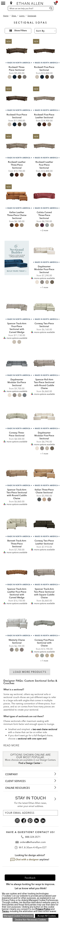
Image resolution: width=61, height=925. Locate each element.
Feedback (30, 877)
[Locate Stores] (11, 3)
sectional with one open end (32, 738)
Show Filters (20, 30)
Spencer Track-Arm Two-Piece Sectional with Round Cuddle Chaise (17, 494)
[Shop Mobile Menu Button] (3, 3)
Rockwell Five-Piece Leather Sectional (44, 116)
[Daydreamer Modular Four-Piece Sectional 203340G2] (44, 250)
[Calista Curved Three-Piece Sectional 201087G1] (44, 195)
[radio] (9, 77)
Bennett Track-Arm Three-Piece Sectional (16, 543)
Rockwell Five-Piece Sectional (44, 68)
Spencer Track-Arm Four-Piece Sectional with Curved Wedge (16, 328)
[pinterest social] (30, 820)
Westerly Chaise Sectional (17, 641)
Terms (5, 911)
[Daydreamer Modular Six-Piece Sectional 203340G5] (16, 363)
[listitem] (17, 264)
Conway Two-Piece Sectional (44, 325)
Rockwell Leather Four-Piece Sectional (44, 165)
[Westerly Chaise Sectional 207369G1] (16, 623)
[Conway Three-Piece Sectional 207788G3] (16, 416)
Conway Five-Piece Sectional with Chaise (44, 643)
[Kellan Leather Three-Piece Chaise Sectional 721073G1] (16, 195)
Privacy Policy (43, 909)
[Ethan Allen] (30, 3)
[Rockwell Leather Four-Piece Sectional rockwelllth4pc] (44, 145)
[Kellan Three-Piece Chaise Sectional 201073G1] (44, 473)
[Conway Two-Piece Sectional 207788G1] (44, 306)
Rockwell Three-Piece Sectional (17, 68)
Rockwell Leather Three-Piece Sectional (16, 165)
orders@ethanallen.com (33, 842)
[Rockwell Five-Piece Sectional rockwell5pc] (44, 50)
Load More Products (29, 671)
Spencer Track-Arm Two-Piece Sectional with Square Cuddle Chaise (44, 593)
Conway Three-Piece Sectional (17, 434)
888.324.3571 (33, 836)
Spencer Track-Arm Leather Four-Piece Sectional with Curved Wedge (16, 593)
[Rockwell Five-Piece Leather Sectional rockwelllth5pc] (44, 98)
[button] (55, 3)
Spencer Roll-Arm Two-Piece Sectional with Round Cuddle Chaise (44, 384)
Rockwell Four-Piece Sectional (17, 116)
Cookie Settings (18, 916)
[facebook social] (23, 820)
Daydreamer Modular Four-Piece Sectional (44, 269)
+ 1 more (44, 287)
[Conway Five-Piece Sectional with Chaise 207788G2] (44, 623)
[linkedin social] (43, 820)
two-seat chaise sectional (45, 729)
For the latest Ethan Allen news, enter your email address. (30, 804)
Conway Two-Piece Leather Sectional (44, 542)
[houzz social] (36, 820)
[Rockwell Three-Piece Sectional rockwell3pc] (16, 50)
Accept (46, 916)
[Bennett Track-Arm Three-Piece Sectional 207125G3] (16, 524)
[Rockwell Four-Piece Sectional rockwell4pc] (16, 98)
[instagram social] (17, 820)
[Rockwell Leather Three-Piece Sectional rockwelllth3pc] (16, 145)
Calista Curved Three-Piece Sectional (44, 215)
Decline (30, 920)
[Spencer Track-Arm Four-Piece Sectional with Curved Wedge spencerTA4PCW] (16, 306)
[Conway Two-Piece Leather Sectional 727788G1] (44, 524)
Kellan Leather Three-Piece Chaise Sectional (16, 215)
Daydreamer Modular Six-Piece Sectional (17, 382)
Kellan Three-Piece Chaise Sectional (44, 491)
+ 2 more (44, 230)
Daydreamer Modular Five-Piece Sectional (44, 435)
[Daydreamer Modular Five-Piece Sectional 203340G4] (44, 416)
